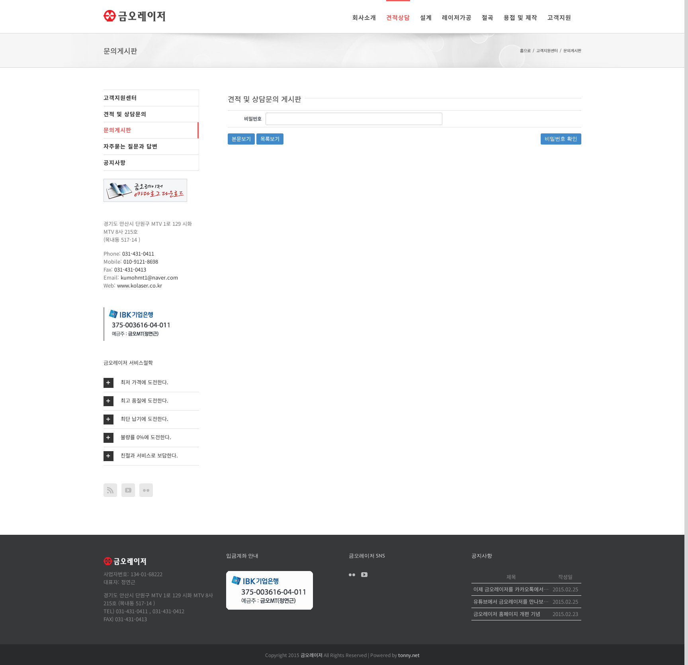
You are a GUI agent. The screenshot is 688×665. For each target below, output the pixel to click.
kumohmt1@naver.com (149, 277)
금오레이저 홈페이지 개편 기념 (506, 614)
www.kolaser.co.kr (139, 285)
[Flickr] (146, 490)
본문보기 (241, 139)
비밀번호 (253, 118)
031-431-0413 (130, 269)
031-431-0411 (138, 253)
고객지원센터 (120, 98)
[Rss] (110, 490)
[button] (151, 383)
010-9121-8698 (140, 261)
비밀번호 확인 (561, 139)
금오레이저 (311, 654)
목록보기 (270, 139)
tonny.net (409, 654)
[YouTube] (128, 490)
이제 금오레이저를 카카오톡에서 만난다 (516, 589)
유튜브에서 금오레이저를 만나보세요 (513, 601)
